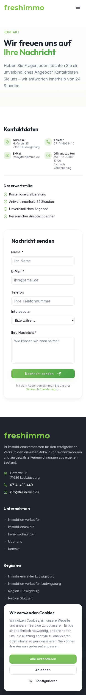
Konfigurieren (47, 681)
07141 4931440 (64, 143)
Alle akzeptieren (43, 659)
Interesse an (21, 311)
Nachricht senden (39, 374)
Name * (17, 252)
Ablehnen (43, 670)
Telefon (17, 292)
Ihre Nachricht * (24, 332)
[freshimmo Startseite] (24, 7)
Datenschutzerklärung (40, 389)
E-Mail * (17, 271)
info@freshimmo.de (26, 157)
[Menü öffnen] (77, 7)
